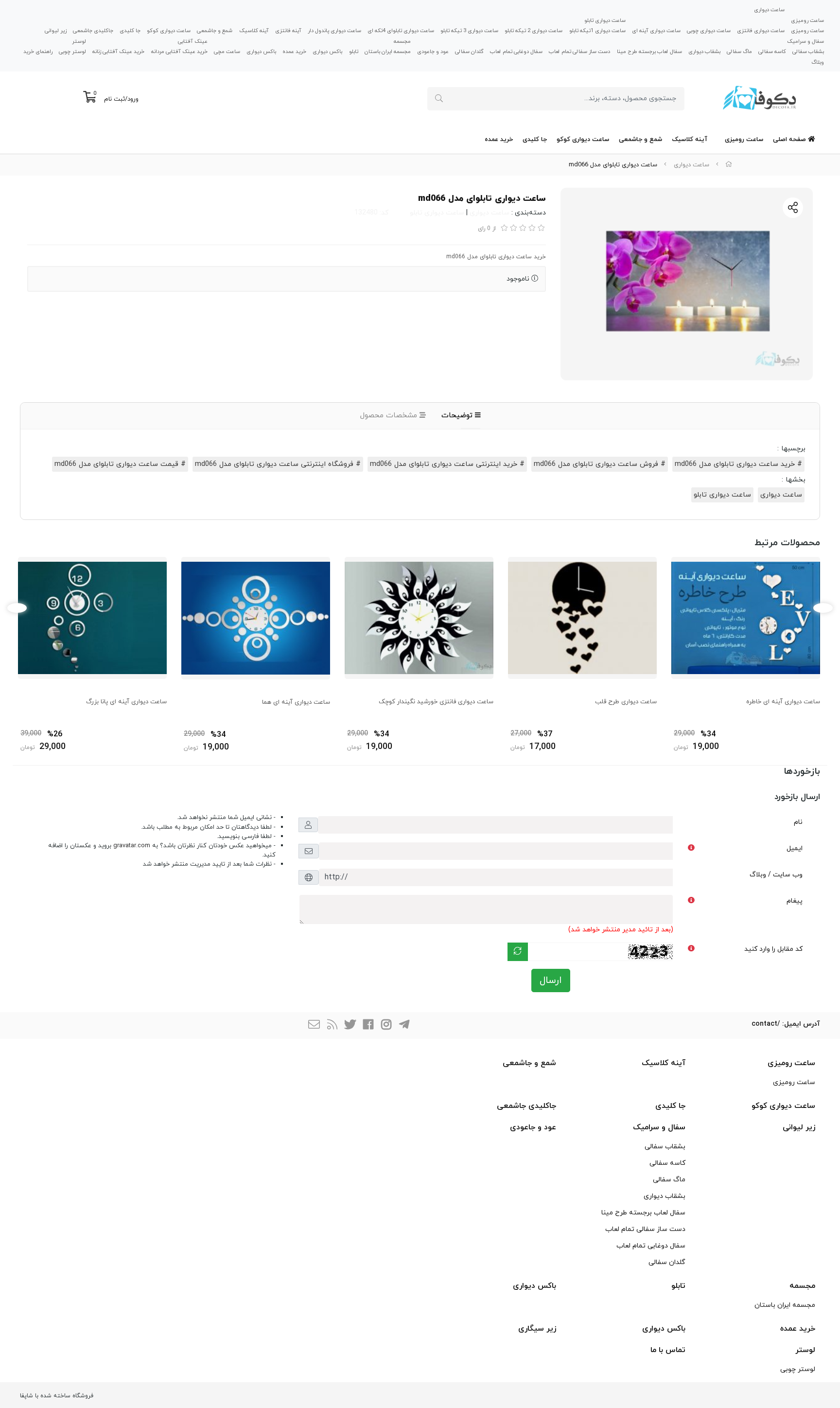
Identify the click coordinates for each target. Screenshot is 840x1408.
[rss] (332, 1025)
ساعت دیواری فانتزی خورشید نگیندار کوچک (436, 701)
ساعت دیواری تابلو (605, 20)
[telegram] (404, 1025)
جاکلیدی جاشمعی (93, 31)
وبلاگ (817, 62)
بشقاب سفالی (808, 51)
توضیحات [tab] (458, 415)
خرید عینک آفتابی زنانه (118, 51)
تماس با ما (667, 1350)
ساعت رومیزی (807, 20)
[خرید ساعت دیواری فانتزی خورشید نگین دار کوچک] (419, 617)
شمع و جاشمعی (214, 31)
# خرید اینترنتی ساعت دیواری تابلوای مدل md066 (447, 464)
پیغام (795, 901)
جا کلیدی (130, 31)
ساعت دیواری (769, 10)
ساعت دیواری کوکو (169, 31)
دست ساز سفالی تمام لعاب (579, 51)
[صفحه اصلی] (728, 164)
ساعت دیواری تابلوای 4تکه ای (401, 31)
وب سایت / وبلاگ (776, 874)
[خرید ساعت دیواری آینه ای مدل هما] (255, 618)
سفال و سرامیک (805, 41)
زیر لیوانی (56, 31)
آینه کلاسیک (254, 31)
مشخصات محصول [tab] (390, 415)
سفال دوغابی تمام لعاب (516, 51)
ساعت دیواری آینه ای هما (296, 702)
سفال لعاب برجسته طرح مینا (649, 51)
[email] (314, 1025)
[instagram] (386, 1025)
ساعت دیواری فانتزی (761, 31)
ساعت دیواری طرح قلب (626, 701)
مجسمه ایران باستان (388, 51)
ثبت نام (114, 99)
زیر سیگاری (537, 1328)
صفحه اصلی (790, 139)
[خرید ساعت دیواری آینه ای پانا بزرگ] (92, 617)
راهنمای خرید (37, 51)
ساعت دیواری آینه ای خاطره (783, 701)
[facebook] (368, 1025)
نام (798, 822)
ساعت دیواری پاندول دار (334, 31)
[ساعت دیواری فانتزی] (582, 617)
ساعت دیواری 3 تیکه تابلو (469, 31)
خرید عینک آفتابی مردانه (179, 51)
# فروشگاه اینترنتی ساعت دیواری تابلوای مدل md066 (278, 464)
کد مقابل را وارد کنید (773, 949)
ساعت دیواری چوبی (709, 31)
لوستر (79, 41)
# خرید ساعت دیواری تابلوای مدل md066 (738, 464)
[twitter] (350, 1025)
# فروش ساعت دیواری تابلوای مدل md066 (599, 464)
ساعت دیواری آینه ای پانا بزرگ (126, 701)
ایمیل (795, 848)
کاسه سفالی (772, 51)
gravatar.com (131, 845)
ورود (133, 99)
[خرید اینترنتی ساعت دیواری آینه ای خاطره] (745, 617)
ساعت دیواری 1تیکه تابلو (597, 31)
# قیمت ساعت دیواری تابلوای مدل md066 (120, 464)
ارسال (551, 980)
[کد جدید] (518, 952)
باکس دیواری (327, 51)
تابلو (353, 51)
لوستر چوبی (72, 51)
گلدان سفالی (469, 51)
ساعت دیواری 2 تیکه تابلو (533, 31)
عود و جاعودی (433, 51)
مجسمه (402, 41)
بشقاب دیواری (704, 51)
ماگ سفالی (739, 51)
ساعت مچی (227, 51)
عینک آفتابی (193, 41)
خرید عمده (294, 51)
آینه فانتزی (288, 31)
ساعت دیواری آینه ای (656, 31)
